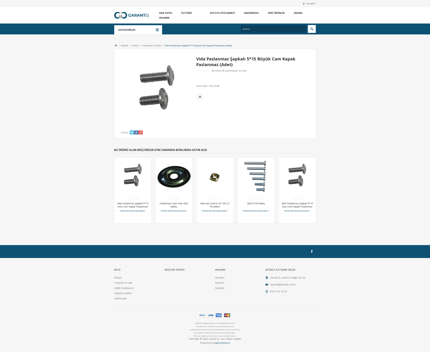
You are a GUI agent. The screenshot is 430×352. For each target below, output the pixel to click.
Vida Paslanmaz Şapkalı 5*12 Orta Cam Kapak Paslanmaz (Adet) (132, 206)
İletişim (186, 12)
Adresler (219, 282)
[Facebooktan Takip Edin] (311, 251)
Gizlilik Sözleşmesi (222, 12)
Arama (298, 12)
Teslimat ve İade (123, 282)
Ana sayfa (165, 12)
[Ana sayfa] (116, 45)
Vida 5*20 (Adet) (256, 203)
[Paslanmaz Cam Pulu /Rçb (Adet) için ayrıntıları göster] (174, 176)
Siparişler (220, 288)
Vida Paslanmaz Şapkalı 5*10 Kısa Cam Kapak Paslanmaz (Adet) (297, 206)
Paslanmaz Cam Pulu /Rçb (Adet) (174, 205)
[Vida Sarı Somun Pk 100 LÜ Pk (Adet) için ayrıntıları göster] (215, 176)
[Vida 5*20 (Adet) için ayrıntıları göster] (256, 176)
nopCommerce (222, 342)
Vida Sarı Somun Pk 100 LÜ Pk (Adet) (215, 205)
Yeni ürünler (276, 12)
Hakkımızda (251, 12)
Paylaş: (124, 132)
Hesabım (311, 3)
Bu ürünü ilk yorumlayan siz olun (229, 70)
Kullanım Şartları (123, 293)
